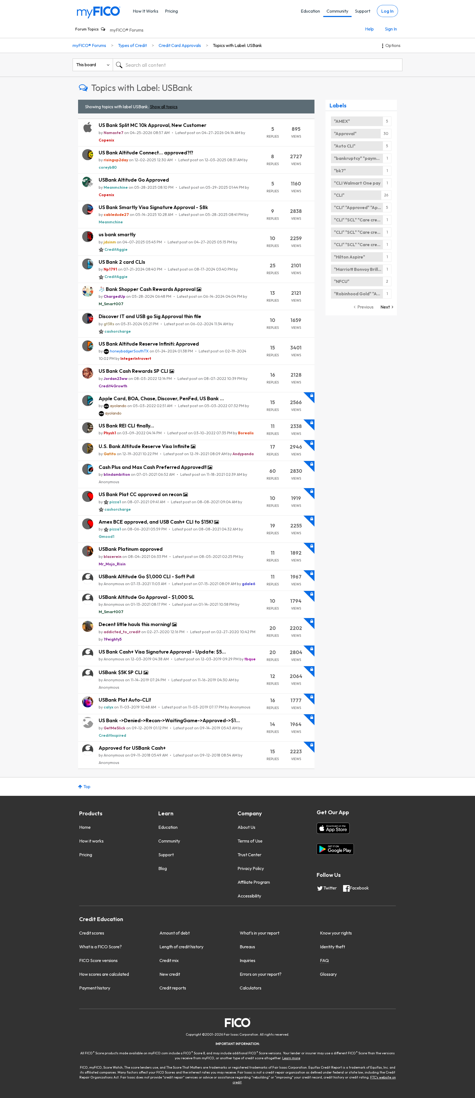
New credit (169, 974)
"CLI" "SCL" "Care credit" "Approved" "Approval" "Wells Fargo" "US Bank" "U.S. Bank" (362, 220)
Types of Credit (132, 45)
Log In (387, 11)
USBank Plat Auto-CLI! (125, 700)
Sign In (391, 29)
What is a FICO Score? (100, 946)
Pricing (171, 11)
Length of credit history (181, 946)
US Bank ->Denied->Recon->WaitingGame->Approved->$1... (169, 720)
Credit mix (169, 960)
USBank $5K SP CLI (121, 672)
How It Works (145, 11)
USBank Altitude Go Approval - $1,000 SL (146, 597)
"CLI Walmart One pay (357, 183)
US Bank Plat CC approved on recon (141, 494)
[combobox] (257, 65)
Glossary (328, 974)
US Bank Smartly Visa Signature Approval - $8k (153, 207)
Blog (162, 868)
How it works (91, 841)
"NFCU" (341, 281)
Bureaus (247, 946)
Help (369, 29)
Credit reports (172, 988)
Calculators (250, 988)
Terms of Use (250, 841)
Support (362, 11)
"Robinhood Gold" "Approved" (362, 293)
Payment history (94, 988)
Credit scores (91, 933)
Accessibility (249, 896)
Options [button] (393, 45)
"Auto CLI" (344, 146)
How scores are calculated (104, 974)
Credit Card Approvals (180, 45)
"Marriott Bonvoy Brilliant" (361, 269)
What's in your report (259, 933)
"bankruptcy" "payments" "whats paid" (362, 158)
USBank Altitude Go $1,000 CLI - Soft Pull (146, 576)
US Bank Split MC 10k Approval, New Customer (152, 125)
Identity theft (332, 946)
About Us (246, 827)
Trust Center (249, 854)
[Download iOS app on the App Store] (333, 828)
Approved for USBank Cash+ (132, 748)
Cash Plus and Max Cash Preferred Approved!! (153, 467)
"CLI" (339, 195)
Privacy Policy (251, 868)
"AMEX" (342, 121)
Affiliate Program (254, 882)
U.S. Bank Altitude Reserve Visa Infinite (145, 446)
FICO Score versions (98, 960)
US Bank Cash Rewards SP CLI (134, 371)
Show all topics (164, 106)
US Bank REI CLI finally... (126, 425)
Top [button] (86, 786)
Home (85, 827)
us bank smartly (117, 234)
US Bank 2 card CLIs (122, 262)
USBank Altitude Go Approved (134, 180)
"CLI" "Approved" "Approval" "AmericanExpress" (362, 207)
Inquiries (247, 960)
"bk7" (340, 170)
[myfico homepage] (99, 12)
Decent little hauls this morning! (135, 624)
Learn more (291, 1058)
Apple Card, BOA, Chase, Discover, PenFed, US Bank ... (161, 398)
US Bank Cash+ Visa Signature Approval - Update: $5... (162, 652)
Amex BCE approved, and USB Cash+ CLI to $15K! (156, 522)
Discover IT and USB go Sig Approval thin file (150, 316)
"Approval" (345, 133)
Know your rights (336, 933)
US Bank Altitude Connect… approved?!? (146, 152)
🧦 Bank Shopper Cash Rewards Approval (148, 289)
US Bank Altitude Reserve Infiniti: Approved (149, 344)
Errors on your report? (260, 974)
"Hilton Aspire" (349, 257)
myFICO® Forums (126, 30)
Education (310, 11)
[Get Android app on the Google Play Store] (335, 849)
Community (337, 11)
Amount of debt (174, 933)
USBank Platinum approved (131, 549)
